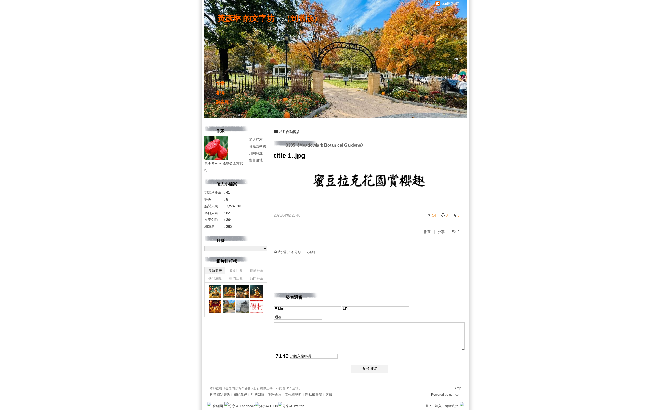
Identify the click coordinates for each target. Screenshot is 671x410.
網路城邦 (451, 406)
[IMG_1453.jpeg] (242, 291)
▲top (457, 388)
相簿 (220, 92)
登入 (428, 406)
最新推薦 (256, 271)
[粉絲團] (209, 404)
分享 (441, 232)
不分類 (296, 252)
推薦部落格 (257, 146)
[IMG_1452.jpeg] (256, 291)
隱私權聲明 (313, 395)
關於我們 (240, 395)
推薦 (427, 232)
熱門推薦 (256, 278)
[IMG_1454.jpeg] (229, 291)
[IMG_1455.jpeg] (215, 291)
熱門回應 (236, 278)
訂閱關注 (256, 153)
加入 (438, 406)
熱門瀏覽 (215, 278)
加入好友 (256, 140)
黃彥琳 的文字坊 (246, 18)
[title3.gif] (256, 306)
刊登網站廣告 (220, 395)
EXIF (455, 232)
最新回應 (236, 271)
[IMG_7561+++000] (229, 306)
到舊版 (302, 18)
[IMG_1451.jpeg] (215, 306)
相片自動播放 (289, 132)
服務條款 (274, 395)
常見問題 (257, 395)
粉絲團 (218, 406)
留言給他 (256, 160)
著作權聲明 (293, 395)
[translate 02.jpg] (242, 306)
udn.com (455, 394)
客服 (329, 395)
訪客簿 (222, 101)
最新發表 (215, 271)
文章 (220, 83)
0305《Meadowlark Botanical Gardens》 (325, 145)
